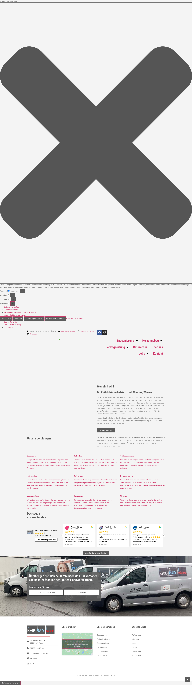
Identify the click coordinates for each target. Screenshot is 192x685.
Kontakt (158, 353)
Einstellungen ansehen (34, 319)
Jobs (142, 353)
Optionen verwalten (11, 307)
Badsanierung (125, 340)
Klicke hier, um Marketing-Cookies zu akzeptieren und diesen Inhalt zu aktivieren (77, 644)
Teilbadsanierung (103, 639)
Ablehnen (18, 319)
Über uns (157, 347)
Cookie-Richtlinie (10, 322)
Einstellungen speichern (55, 319)
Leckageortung (115, 347)
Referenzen (140, 347)
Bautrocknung (102, 651)
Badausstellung (103, 643)
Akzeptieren (6, 319)
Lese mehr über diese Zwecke (15, 315)
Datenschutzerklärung (12, 325)
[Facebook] (99, 332)
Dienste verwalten (11, 310)
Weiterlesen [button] (69, 544)
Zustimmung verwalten (10, 683)
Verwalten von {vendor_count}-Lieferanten (20, 312)
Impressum (8, 327)
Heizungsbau (150, 340)
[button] (96, 143)
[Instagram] (104, 332)
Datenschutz (137, 651)
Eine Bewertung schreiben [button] (46, 540)
